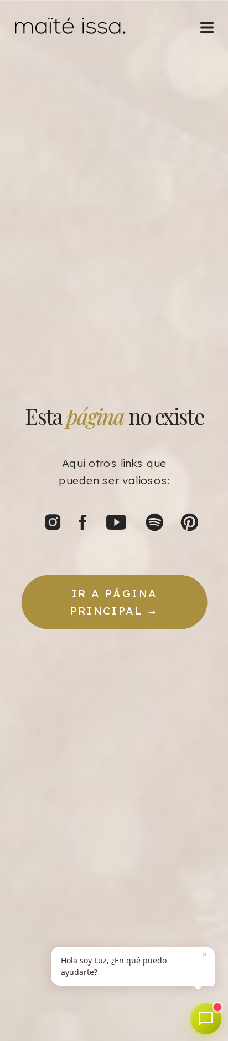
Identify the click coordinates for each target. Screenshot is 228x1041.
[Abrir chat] (205, 1018)
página (94, 416)
